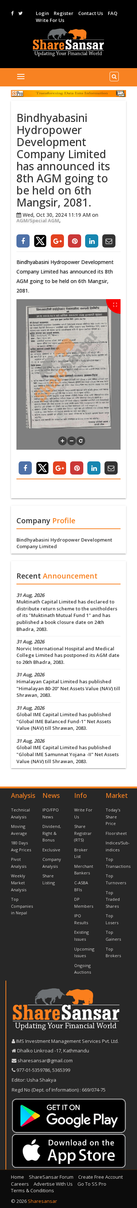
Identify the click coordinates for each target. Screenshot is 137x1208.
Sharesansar (42, 1201)
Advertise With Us (53, 1184)
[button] (62, 440)
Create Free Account (100, 1177)
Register (63, 13)
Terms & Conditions (32, 1190)
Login (42, 13)
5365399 (60, 1070)
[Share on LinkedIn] (91, 241)
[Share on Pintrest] (74, 241)
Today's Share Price (113, 816)
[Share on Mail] (108, 241)
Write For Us (50, 20)
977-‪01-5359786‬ (33, 1070)
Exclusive (51, 849)
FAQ (112, 13)
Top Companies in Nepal (22, 905)
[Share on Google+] (57, 241)
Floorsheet (116, 833)
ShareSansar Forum (51, 1177)
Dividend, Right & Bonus (51, 833)
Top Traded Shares (113, 899)
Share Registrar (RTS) (83, 833)
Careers (20, 1184)
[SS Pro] (68, 93)
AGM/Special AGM (37, 220)
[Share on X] (40, 241)
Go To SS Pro (91, 1184)
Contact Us (90, 13)
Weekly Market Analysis (18, 882)
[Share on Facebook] (23, 241)
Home (17, 1177)
